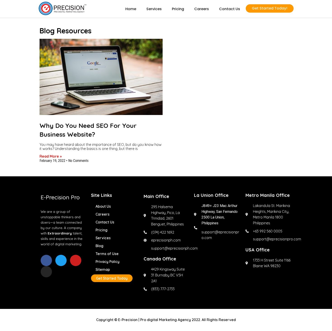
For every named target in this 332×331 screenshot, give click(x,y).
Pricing (178, 8)
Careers (201, 8)
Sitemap (103, 269)
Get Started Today (112, 278)
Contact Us (229, 8)
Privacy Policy (107, 261)
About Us (103, 206)
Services (154, 8)
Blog (99, 246)
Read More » (51, 156)
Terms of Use (107, 253)
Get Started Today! (269, 8)
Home (130, 8)
